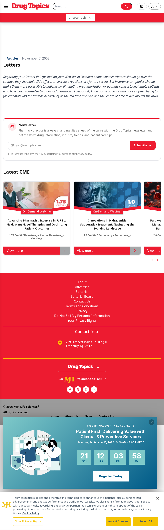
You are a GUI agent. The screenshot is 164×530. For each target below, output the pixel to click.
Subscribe (140, 145)
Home (54, 416)
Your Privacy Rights (82, 320)
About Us (71, 416)
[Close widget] (151, 422)
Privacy (82, 311)
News (88, 416)
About (82, 282)
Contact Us (82, 301)
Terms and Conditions (82, 306)
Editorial (82, 291)
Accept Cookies (118, 521)
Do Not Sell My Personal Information (82, 316)
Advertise (82, 287)
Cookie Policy (30, 513)
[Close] (157, 498)
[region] (82, 511)
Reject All (145, 521)
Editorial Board (82, 296)
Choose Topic (77, 17)
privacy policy (83, 154)
